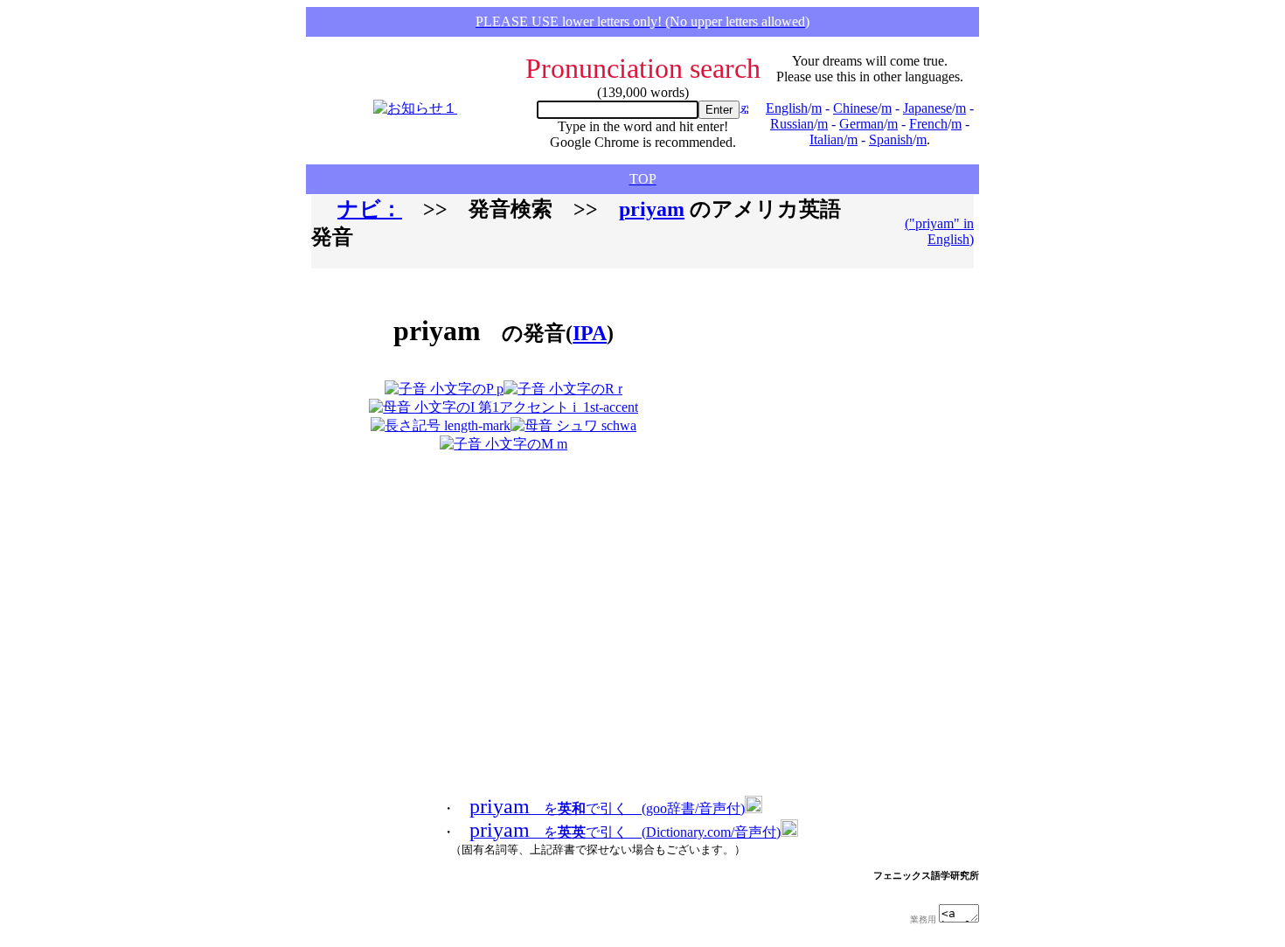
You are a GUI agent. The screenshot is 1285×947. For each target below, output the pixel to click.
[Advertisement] (795, 367)
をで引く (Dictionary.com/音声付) (625, 832)
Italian (826, 139)
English (787, 108)
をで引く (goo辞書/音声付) (607, 808)
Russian (792, 123)
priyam (651, 209)
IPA (590, 333)
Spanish (891, 139)
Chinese (855, 108)
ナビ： (369, 209)
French (928, 123)
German (861, 123)
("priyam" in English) (939, 231)
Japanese (927, 108)
